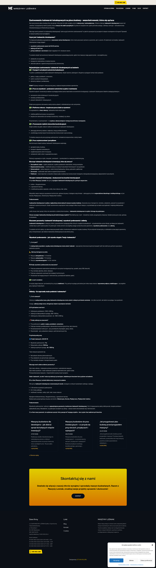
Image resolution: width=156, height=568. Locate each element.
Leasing (127, 8)
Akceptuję (116, 560)
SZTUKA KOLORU (82, 559)
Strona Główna (109, 8)
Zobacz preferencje (146, 560)
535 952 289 (121, 2)
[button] (152, 545)
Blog (139, 8)
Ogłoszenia (120, 8)
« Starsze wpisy (34, 455)
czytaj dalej (34, 448)
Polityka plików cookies (123, 564)
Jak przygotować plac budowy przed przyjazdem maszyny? (111, 424)
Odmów (131, 560)
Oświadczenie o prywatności (136, 564)
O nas (134, 8)
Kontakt (145, 8)
